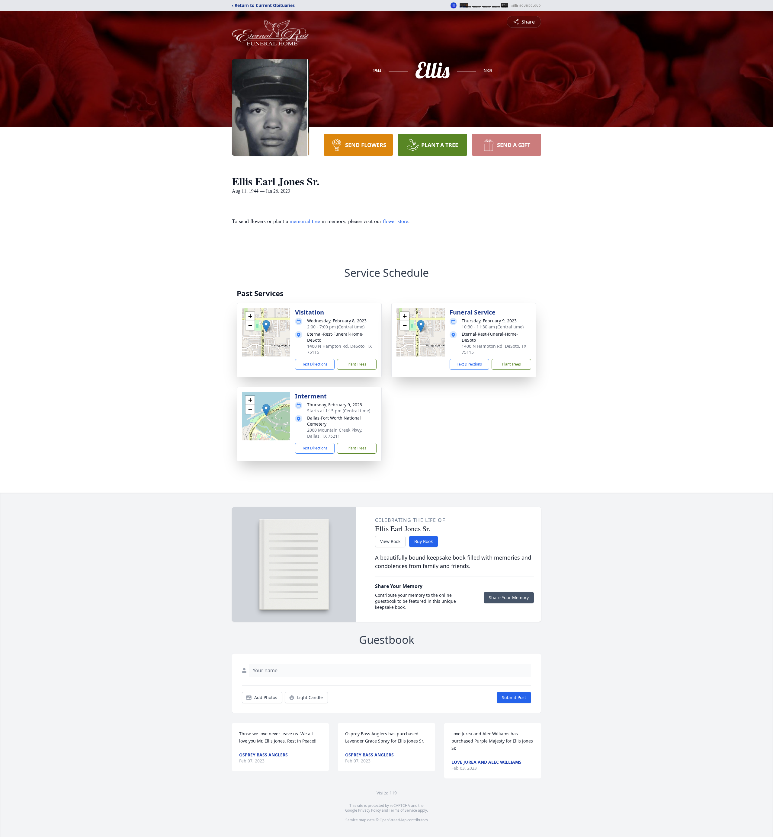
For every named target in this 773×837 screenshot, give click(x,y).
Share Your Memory (509, 597)
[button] (266, 326)
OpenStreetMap (393, 820)
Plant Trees (357, 364)
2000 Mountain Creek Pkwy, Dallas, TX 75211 (334, 433)
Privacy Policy (369, 810)
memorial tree (305, 221)
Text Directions (314, 364)
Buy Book (423, 541)
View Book (390, 541)
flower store (395, 221)
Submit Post (514, 697)
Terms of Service (403, 810)
